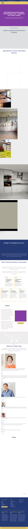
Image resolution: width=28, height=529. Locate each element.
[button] (13, 3)
